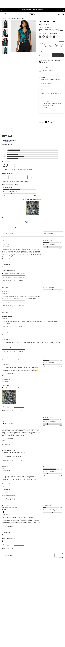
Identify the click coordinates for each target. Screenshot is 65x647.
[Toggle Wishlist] (34, 22)
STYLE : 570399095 (45, 86)
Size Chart (61, 41)
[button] (63, 14)
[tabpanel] (32, 345)
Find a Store (45, 73)
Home (4, 18)
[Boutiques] (6, 14)
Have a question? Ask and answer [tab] (19, 128)
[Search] (59, 14)
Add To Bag (58, 55)
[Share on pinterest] (51, 122)
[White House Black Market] (32, 14)
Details (61, 30)
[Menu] (2, 14)
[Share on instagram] (48, 122)
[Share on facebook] (46, 122)
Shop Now (30, 10)
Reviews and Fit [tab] (5, 128)
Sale (9, 18)
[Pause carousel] (64, 10)
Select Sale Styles (18, 18)
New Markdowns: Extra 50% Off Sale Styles (32, 9)
